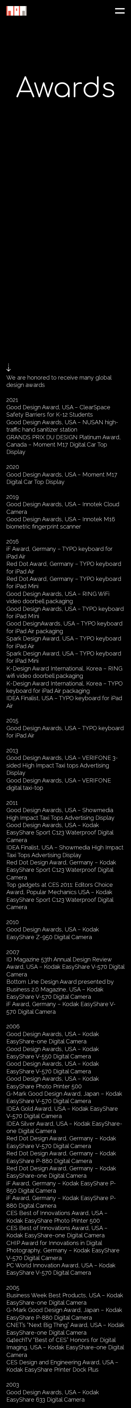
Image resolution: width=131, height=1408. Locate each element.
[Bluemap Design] (16, 11)
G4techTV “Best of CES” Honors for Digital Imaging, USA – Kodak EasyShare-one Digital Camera (65, 1347)
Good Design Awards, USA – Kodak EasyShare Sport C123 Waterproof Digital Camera (59, 832)
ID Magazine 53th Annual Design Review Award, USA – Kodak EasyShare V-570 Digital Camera (65, 967)
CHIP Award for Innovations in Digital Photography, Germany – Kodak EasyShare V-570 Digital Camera (63, 1250)
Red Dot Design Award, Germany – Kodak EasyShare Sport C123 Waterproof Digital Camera (61, 870)
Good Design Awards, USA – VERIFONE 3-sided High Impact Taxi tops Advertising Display (62, 765)
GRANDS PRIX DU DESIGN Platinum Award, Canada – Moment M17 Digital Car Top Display (63, 445)
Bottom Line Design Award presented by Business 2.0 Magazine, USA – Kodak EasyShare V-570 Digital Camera (60, 989)
